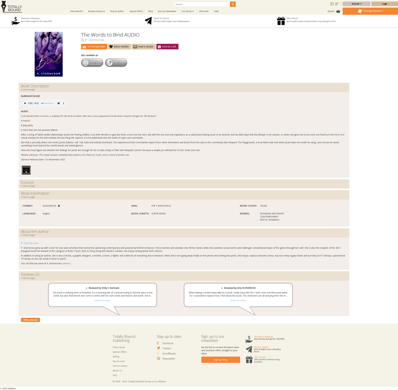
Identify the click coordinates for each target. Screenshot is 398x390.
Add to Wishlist (121, 46)
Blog (150, 11)
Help (216, 11)
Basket (331, 11)
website (66, 263)
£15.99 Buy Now (96, 46)
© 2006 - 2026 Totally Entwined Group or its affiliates (139, 381)
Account (356, 3)
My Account (119, 361)
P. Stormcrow (94, 40)
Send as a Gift (169, 46)
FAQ (115, 375)
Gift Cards (204, 11)
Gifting (116, 356)
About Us (117, 370)
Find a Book (119, 347)
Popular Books (372, 11)
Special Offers (136, 11)
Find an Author (117, 11)
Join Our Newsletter (167, 11)
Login (384, 3)
